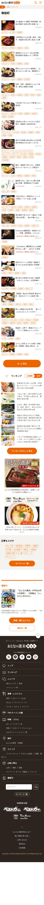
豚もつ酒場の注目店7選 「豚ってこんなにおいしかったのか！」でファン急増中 (28, 310)
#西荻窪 (24, 210)
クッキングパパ (12, 754)
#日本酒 (27, 79)
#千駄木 (12, 48)
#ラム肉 (16, 132)
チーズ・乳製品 (21, 772)
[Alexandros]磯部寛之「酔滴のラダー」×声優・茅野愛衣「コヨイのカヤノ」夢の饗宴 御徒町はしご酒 (28, 232)
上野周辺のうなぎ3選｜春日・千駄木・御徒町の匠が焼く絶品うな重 (28, 38)
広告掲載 (22, 848)
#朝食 (33, 176)
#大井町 (13, 226)
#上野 (13, 176)
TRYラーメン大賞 (15, 713)
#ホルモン (5, 320)
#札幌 (37, 132)
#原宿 (20, 207)
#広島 (4, 210)
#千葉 (8, 549)
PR (17, 688)
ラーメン (17, 702)
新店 (20, 683)
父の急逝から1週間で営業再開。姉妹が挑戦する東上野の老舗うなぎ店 (28, 23)
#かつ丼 (9, 546)
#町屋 (19, 323)
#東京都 (12, 323)
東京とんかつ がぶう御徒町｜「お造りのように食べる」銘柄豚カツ (28, 70)
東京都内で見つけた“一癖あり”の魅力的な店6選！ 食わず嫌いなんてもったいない (28, 216)
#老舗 (26, 63)
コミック (11, 749)
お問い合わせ (22, 840)
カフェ (16, 707)
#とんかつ (5, 63)
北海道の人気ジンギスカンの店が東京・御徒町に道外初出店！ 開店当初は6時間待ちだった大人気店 (28, 123)
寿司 (8, 698)
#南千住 (13, 207)
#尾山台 (28, 320)
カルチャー (10, 732)
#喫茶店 (19, 176)
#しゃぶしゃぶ (16, 151)
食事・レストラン (12, 7)
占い (8, 724)
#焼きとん (29, 288)
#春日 (26, 48)
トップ (10, 665)
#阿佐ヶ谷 (35, 226)
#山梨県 (17, 549)
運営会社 (22, 844)
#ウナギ (4, 32)
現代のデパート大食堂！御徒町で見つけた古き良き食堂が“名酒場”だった (28, 263)
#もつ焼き (5, 288)
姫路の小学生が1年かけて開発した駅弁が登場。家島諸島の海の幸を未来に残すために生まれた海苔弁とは (29, 418)
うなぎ (23, 698)
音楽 (8, 728)
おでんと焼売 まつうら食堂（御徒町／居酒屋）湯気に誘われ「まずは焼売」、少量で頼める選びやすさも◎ (28, 345)
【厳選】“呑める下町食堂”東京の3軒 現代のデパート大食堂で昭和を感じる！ (28, 295)
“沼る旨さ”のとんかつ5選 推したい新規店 (28, 104)
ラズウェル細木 (26, 754)
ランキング (12, 672)
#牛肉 (31, 157)
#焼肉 (4, 135)
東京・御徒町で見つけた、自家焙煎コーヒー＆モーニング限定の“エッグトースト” (28, 166)
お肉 (8, 768)
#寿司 (10, 273)
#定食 (13, 63)
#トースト (5, 176)
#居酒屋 (13, 288)
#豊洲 (4, 98)
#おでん (4, 354)
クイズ (15, 724)
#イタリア (10, 556)
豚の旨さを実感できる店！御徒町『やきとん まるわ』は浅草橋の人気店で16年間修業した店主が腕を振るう (28, 279)
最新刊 (10, 778)
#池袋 (4, 116)
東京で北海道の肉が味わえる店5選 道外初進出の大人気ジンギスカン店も (28, 141)
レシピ (19, 732)
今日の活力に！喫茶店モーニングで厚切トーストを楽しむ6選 (27, 197)
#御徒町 (19, 32)
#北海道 (23, 132)
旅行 (9, 738)
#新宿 (19, 157)
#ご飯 (20, 553)
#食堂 (23, 273)
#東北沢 (34, 113)
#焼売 (26, 354)
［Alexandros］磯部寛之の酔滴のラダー (27, 236)
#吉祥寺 (27, 207)
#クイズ (28, 553)
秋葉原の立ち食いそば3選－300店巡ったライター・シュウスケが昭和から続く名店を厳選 (29, 385)
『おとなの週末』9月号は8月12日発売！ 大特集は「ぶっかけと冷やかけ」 (29, 593)
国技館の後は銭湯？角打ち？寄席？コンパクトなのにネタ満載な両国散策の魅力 (29, 428)
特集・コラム (13, 719)
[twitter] (9, 657)
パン (25, 702)
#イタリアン (6, 151)
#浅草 (26, 95)
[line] (15, 657)
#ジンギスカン (6, 132)
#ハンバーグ (6, 154)
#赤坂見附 (5, 160)
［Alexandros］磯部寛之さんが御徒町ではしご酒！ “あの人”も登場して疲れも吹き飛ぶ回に (28, 248)
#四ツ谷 (13, 113)
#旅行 (25, 549)
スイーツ (25, 707)
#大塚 (20, 226)
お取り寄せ (12, 763)
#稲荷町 (25, 323)
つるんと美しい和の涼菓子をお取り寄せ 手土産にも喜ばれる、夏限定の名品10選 (29, 396)
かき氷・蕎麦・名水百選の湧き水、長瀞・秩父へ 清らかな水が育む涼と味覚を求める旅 (29, 407)
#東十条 (18, 304)
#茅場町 (11, 116)
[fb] (22, 657)
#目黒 (32, 95)
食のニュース (11, 683)
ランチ (8, 707)
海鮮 (14, 768)
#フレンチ (15, 154)
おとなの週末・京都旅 (14, 743)
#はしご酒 (5, 191)
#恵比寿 (12, 157)
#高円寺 (33, 323)
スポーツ (16, 728)
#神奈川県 (10, 553)
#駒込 (31, 304)
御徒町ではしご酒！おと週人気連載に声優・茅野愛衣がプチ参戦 (27, 182)
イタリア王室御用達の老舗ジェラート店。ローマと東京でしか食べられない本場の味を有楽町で (29, 439)
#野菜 (27, 546)
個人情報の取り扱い (22, 836)
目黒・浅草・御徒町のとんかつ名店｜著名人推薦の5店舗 (27, 85)
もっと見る (22, 364)
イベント (9, 688)
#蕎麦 (17, 338)
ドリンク (33, 772)
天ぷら (8, 702)
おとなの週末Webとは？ (22, 832)
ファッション (27, 728)
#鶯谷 (31, 210)
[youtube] (29, 657)
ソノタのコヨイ (20, 186)
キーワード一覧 (22, 794)
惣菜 (20, 768)
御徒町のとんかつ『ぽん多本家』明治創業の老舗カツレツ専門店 (27, 54)
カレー (15, 698)
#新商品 (19, 546)
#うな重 (12, 32)
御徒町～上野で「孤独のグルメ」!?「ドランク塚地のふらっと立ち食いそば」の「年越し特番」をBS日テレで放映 (28, 329)
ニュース (11, 679)
